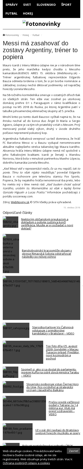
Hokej (28, 13)
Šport (66, 4)
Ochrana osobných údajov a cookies (26, 463)
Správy (12, 4)
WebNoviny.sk (20, 202)
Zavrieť (73, 451)
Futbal (11, 13)
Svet (27, 4)
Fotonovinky (12, 35)
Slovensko (46, 4)
